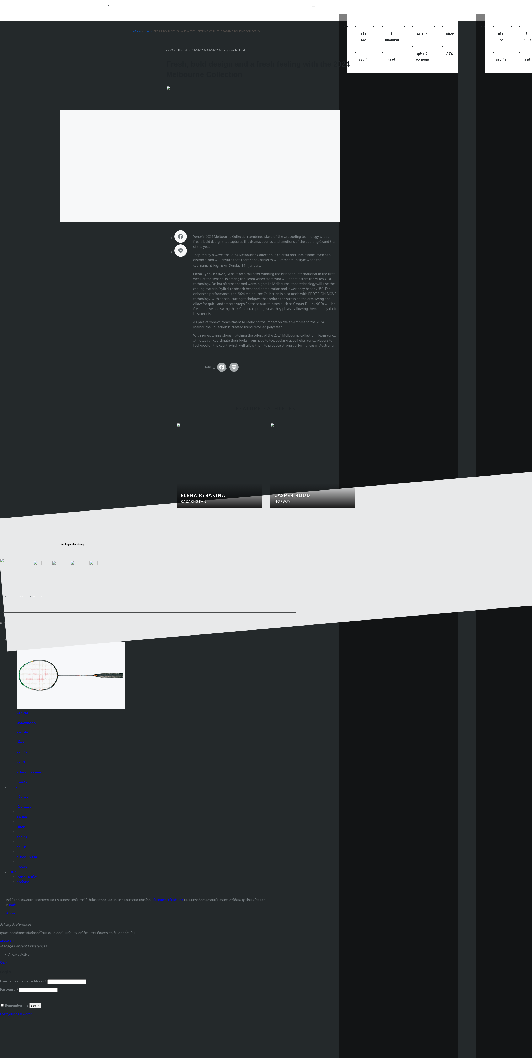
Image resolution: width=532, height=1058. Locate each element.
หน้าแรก (137, 31)
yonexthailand (236, 50)
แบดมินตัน (15, 596)
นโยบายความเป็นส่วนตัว (167, 900)
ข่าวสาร (148, 31)
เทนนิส (170, 50)
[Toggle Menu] (313, 6)
